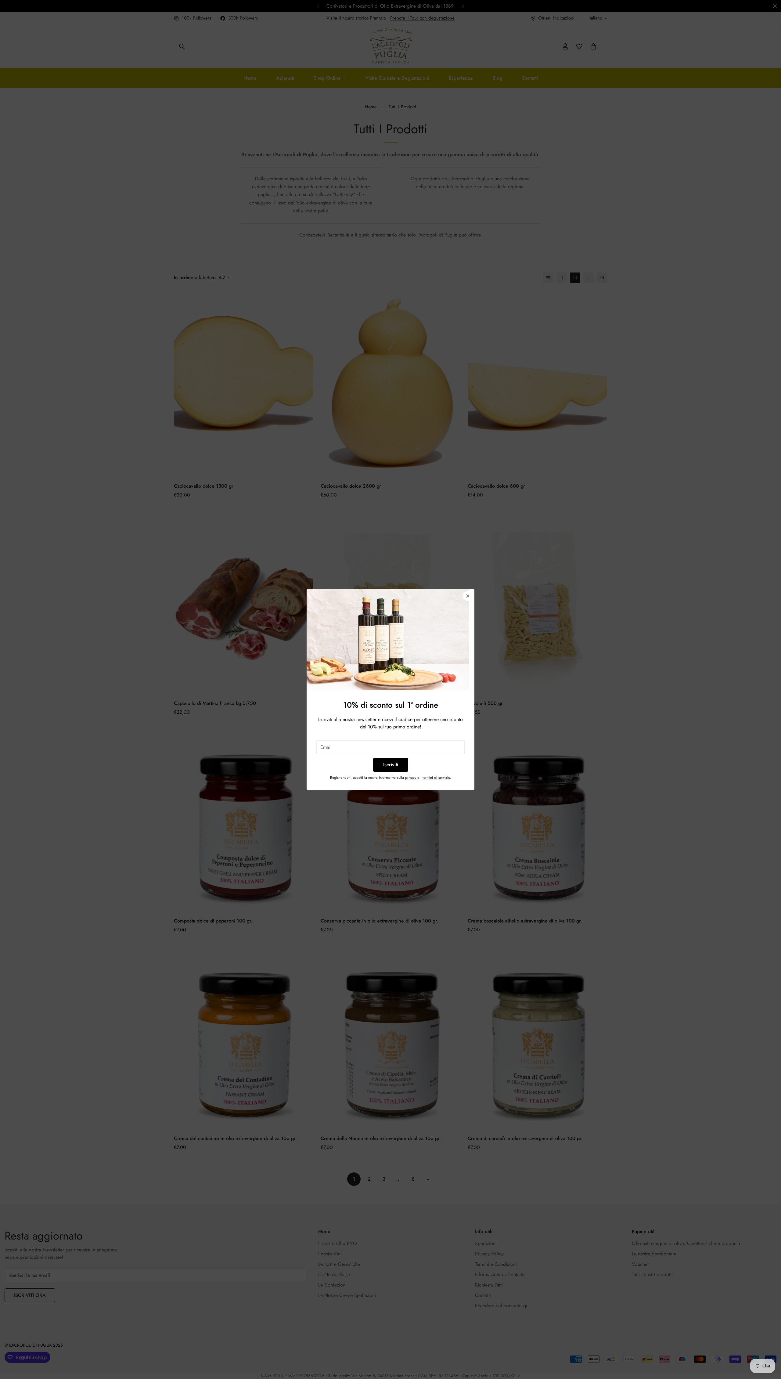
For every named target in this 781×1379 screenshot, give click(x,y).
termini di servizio (436, 777)
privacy (411, 777)
